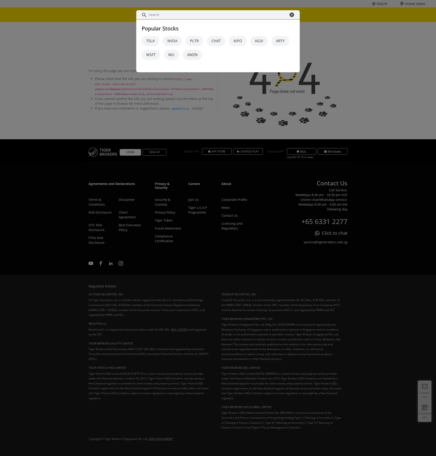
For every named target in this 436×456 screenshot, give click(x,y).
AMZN (192, 54)
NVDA (172, 41)
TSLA (150, 41)
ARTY (280, 41)
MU (171, 54)
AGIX (259, 41)
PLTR (194, 41)
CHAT (216, 41)
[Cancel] (293, 15)
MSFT (151, 54)
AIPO (237, 41)
